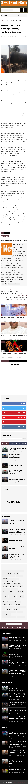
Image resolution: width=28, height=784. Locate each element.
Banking (5, 576)
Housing (5, 601)
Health (17, 599)
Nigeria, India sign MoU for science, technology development (16, 522)
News (11, 571)
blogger (5, 361)
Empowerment (7, 591)
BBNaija (12, 576)
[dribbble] (15, 627)
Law (10, 604)
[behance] (20, 627)
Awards (15, 573)
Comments (23, 443)
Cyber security (7, 583)
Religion (5, 611)
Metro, (24, 36)
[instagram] (22, 627)
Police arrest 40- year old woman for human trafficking (17, 662)
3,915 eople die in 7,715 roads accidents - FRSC (13, 354)
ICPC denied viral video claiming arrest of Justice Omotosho (16, 472)
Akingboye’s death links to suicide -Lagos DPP (14, 336)
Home (3, 20)
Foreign (20, 596)
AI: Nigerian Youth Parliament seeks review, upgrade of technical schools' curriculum (17, 531)
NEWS (23, 606)
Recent (5, 443)
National (12, 606)
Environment (6, 594)
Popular (14, 443)
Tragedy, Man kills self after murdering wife (13, 318)
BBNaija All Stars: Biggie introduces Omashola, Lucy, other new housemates (17, 743)
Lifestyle (17, 604)
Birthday (19, 576)
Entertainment (18, 591)
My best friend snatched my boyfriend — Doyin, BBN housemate (17, 752)
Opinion (9, 609)
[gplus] (7, 627)
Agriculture (19, 571)
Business (5, 571)
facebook (23, 361)
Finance (5, 596)
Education (5, 588)
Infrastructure (15, 601)
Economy (5, 586)
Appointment (6, 573)
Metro (7, 20)
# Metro (7, 232)
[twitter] (5, 627)
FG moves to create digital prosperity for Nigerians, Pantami (16, 556)
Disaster (17, 583)
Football (12, 596)
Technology (6, 614)
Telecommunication (8, 617)
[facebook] (2, 627)
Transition (20, 617)
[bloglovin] (13, 627)
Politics (16, 609)
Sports (20, 611)
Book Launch (6, 578)
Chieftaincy (6, 581)
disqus (14, 361)
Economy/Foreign (16, 586)
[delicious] (25, 627)
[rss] (17, 627)
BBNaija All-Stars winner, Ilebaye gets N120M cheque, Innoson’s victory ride (17, 733)
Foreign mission (7, 599)
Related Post (5, 302)
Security (13, 611)
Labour (4, 604)
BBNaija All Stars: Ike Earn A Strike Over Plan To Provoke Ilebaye (17, 761)
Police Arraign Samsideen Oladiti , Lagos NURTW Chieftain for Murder (17, 672)
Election (14, 588)
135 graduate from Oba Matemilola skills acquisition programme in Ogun (17, 479)
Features (16, 594)
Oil (3, 609)
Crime (14, 581)
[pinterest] (10, 627)
